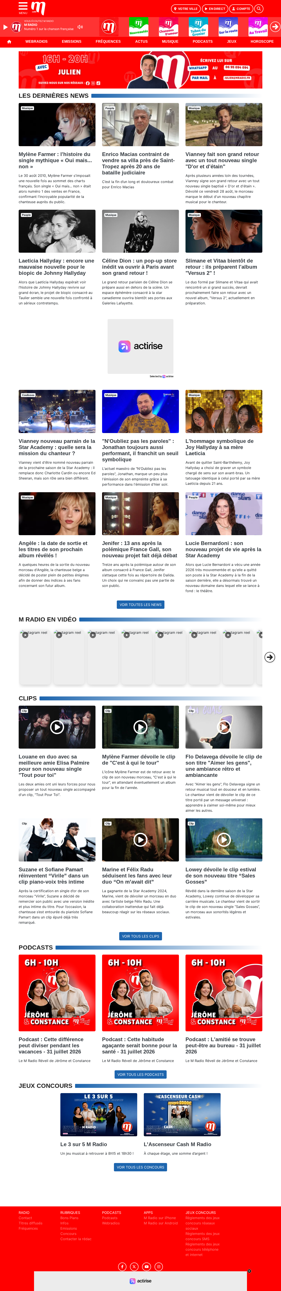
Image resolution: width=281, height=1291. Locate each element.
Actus (141, 41)
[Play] (6, 27)
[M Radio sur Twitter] (134, 1267)
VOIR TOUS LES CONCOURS (140, 1167)
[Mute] (80, 27)
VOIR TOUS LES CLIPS (140, 936)
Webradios (36, 41)
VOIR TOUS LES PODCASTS (140, 1074)
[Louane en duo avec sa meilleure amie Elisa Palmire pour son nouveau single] (57, 727)
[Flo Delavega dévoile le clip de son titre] (224, 727)
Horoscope (262, 41)
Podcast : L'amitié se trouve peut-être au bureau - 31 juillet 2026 (223, 1045)
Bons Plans (69, 1218)
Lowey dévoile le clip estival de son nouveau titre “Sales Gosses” (221, 876)
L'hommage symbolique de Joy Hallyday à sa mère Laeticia (220, 447)
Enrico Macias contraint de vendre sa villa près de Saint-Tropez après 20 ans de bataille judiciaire (138, 163)
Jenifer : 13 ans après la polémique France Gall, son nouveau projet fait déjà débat (139, 549)
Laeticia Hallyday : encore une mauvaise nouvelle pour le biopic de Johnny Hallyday (56, 267)
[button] (35, 657)
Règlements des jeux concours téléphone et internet (203, 1249)
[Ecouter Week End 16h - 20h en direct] (140, 69)
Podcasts (203, 41)
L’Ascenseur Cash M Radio (177, 1144)
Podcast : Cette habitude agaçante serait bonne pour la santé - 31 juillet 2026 (139, 1045)
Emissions (71, 41)
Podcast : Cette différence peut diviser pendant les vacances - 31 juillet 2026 (51, 1045)
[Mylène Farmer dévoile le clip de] (140, 727)
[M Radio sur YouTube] (146, 1267)
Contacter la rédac (76, 1239)
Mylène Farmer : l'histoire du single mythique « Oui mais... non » (55, 160)
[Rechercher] (258, 8)
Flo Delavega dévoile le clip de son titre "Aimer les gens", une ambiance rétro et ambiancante (224, 766)
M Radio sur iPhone (160, 1218)
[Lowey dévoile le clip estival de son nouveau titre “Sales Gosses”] (224, 840)
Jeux (231, 41)
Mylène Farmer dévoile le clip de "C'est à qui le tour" (138, 760)
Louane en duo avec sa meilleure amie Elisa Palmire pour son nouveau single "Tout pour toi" (54, 766)
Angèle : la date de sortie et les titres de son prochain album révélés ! (53, 549)
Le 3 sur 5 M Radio (83, 1144)
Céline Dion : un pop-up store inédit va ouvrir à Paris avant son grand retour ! (139, 267)
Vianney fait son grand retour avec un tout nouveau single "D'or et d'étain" (222, 160)
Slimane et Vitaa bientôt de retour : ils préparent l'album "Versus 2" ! (221, 267)
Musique (170, 41)
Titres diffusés (30, 1223)
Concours (68, 1233)
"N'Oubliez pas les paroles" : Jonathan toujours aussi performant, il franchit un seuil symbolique (140, 450)
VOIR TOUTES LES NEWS (141, 604)
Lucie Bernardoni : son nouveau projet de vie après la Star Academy (223, 549)
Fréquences (108, 41)
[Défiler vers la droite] (270, 657)
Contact (25, 1218)
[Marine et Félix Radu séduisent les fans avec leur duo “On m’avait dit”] (140, 840)
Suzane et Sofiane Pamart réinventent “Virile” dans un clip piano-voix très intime (54, 876)
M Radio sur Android (161, 1223)
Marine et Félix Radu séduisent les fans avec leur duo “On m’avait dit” (137, 876)
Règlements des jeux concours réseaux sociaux (203, 1223)
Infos (64, 1223)
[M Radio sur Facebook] (122, 1267)
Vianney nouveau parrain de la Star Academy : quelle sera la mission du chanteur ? (57, 447)
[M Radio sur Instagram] (159, 1267)
